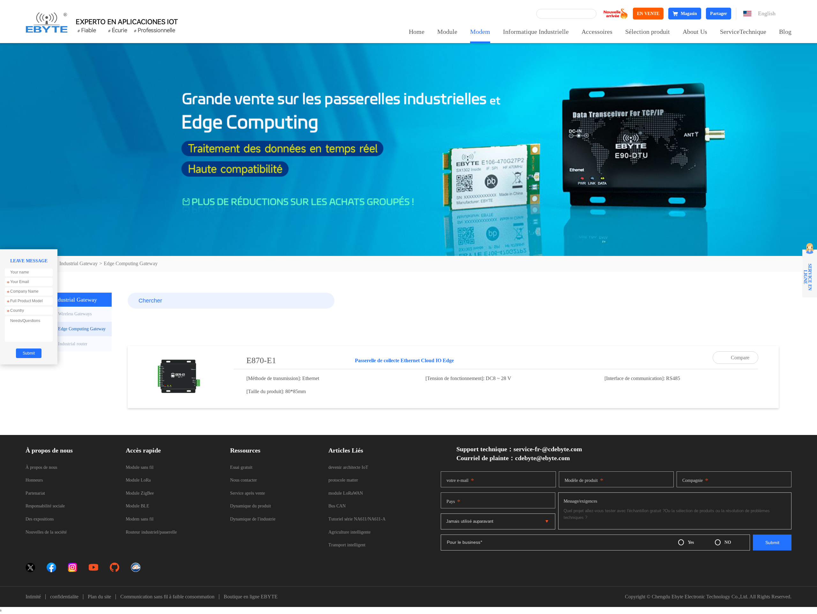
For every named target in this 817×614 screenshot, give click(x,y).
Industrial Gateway (78, 263)
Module (447, 31)
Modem (480, 31)
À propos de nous (49, 450)
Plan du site (99, 596)
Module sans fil (140, 467)
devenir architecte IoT (348, 467)
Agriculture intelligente (349, 532)
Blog (785, 31)
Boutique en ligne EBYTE (251, 596)
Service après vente (247, 493)
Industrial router (72, 343)
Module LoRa (138, 480)
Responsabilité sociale (45, 506)
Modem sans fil (140, 519)
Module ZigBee (140, 493)
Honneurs (34, 480)
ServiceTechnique (743, 31)
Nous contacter (243, 480)
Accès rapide (143, 450)
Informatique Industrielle (536, 31)
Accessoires (596, 31)
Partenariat (35, 493)
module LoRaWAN (345, 493)
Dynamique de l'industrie (252, 519)
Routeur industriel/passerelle (151, 532)
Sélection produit (647, 31)
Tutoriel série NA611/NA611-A (357, 519)
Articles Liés (345, 450)
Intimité (33, 596)
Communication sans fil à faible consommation (167, 596)
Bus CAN (337, 506)
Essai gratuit (241, 467)
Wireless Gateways (75, 313)
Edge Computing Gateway (131, 263)
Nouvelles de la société (46, 532)
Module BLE (137, 506)
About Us (695, 31)
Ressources (245, 450)
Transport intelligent (346, 545)
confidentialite (64, 596)
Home (416, 31)
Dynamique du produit (250, 506)
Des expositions (40, 519)
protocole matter (343, 480)
